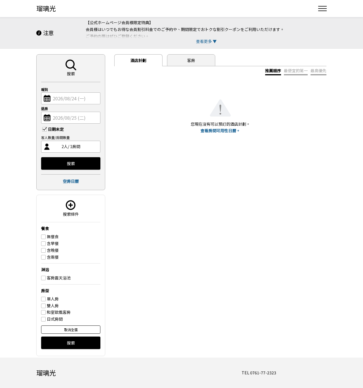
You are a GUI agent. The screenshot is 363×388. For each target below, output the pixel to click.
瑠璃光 (46, 8)
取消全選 (71, 329)
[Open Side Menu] (322, 8)
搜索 (71, 163)
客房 (191, 60)
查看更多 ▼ (206, 41)
